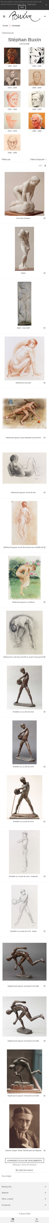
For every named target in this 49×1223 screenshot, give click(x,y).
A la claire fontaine (23, 218)
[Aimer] (44, 218)
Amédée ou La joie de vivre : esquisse (23, 876)
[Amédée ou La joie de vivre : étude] (24, 907)
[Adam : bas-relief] (24, 304)
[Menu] (4, 16)
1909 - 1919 (12, 66)
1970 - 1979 (12, 131)
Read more (31, 4)
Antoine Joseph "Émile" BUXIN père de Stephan (23, 1150)
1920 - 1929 (36, 66)
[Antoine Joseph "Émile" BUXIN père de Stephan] (24, 1126)
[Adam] (24, 249)
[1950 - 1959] (12, 99)
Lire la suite (24, 44)
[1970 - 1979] (12, 121)
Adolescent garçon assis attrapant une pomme (23, 438)
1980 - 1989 (36, 131)
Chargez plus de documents (24, 1160)
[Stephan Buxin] (24, 16)
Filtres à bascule (37, 159)
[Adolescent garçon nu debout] (24, 578)
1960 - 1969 (36, 109)
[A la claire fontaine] (24, 194)
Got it (22, 7)
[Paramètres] (45, 16)
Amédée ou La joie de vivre (23, 821)
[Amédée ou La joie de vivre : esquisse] (24, 852)
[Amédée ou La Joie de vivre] (24, 687)
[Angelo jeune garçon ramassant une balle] (24, 962)
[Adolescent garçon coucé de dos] (24, 468)
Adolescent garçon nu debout (23, 602)
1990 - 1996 (12, 153)
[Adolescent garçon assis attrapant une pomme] (24, 413)
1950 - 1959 (12, 109)
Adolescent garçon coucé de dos (23, 492)
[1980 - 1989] (37, 121)
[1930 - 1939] (12, 77)
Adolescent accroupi (23, 383)
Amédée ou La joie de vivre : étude (23, 931)
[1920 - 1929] (37, 55)
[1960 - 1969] (37, 99)
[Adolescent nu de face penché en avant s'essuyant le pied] (24, 633)
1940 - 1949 (36, 88)
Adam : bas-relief (23, 328)
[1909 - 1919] (12, 55)
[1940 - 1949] (37, 77)
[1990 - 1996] (12, 142)
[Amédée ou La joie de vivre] (24, 797)
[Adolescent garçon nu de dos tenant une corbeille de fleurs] (24, 523)
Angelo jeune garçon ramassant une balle (23, 986)
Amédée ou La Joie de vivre (23, 712)
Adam (23, 273)
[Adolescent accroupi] (24, 358)
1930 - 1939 (12, 88)
